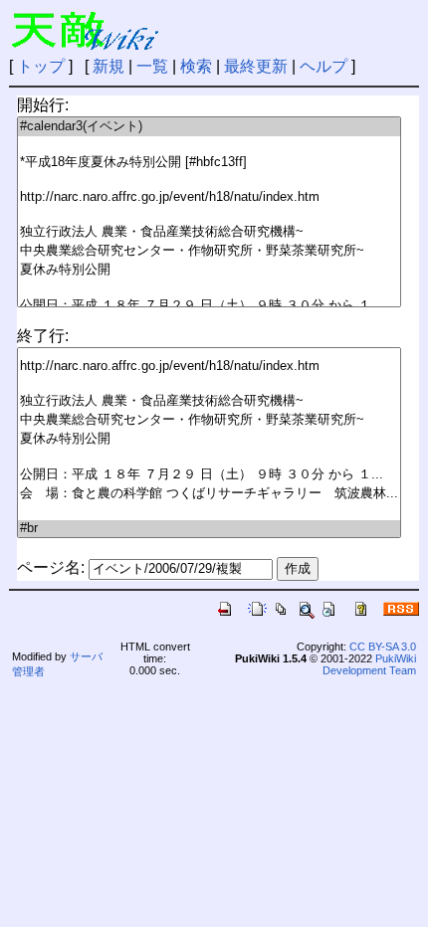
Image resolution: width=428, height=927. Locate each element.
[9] (209, 287)
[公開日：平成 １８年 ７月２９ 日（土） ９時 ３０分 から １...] (209, 305)
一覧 (152, 66)
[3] (209, 180)
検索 (196, 66)
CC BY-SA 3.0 (382, 646)
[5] (209, 214)
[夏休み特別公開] (209, 270)
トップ (41, 66)
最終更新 (256, 66)
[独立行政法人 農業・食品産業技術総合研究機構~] (209, 232)
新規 (108, 66)
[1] (209, 144)
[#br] (209, 528)
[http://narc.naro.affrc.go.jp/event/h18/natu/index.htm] (209, 197)
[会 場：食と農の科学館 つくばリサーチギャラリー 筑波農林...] (209, 493)
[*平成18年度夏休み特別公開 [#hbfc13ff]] (209, 162)
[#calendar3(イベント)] (209, 126)
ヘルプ (323, 66)
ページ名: (51, 567)
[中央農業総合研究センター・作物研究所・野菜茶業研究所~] (209, 251)
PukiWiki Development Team (369, 664)
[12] (209, 511)
